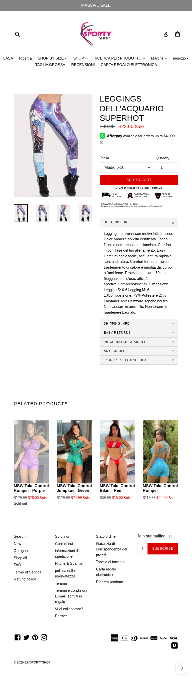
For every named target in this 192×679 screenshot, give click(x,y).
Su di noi (62, 536)
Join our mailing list (154, 536)
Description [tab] (116, 222)
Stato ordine (106, 536)
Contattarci (64, 543)
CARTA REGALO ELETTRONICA (129, 65)
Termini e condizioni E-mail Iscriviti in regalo (71, 596)
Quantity (163, 158)
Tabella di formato (110, 562)
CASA (8, 58)
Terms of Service (28, 572)
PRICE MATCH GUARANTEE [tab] (127, 342)
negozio (182, 58)
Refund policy (25, 579)
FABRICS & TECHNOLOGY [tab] (125, 360)
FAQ (17, 565)
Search (20, 536)
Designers (22, 550)
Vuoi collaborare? (69, 609)
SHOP (81, 58)
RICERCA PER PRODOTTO (121, 58)
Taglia (104, 158)
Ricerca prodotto (109, 582)
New (17, 543)
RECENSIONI (83, 65)
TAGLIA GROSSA (50, 65)
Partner (61, 616)
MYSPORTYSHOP (37, 662)
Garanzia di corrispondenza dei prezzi (111, 549)
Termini (61, 583)
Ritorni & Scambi (68, 563)
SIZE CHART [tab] (114, 351)
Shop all (20, 558)
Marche (160, 58)
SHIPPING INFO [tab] (117, 323)
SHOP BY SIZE (54, 58)
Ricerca (25, 58)
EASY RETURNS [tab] (117, 332)
